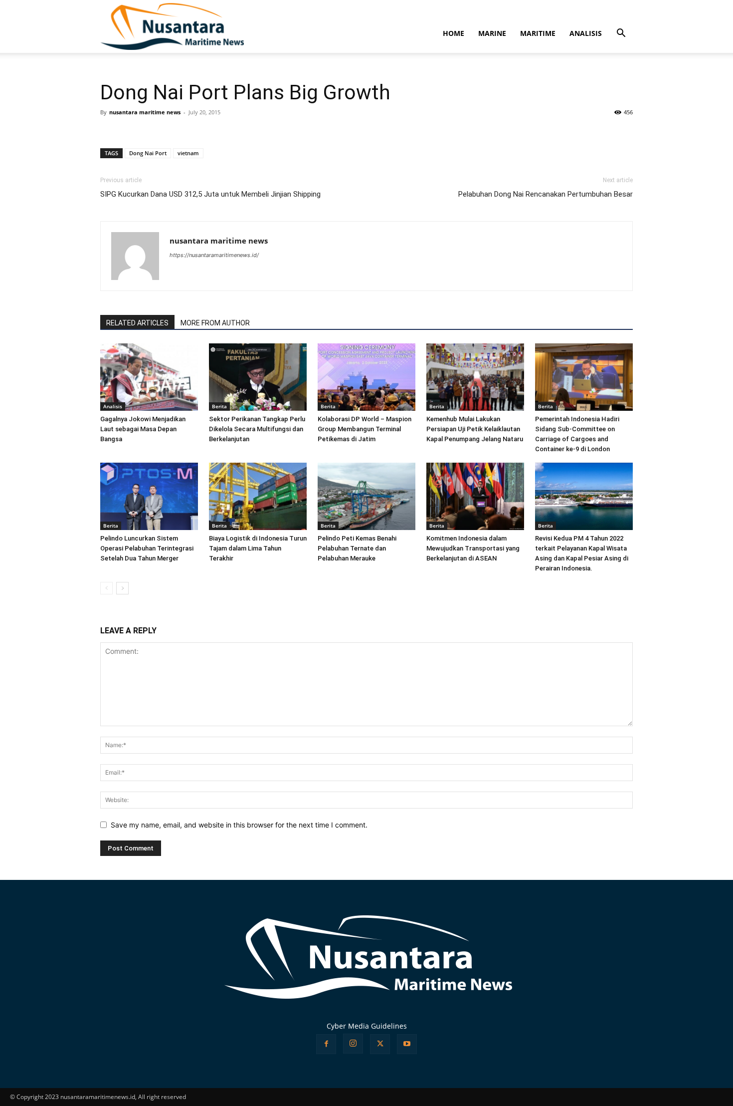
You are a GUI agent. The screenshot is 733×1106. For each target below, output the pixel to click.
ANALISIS (585, 33)
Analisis (112, 406)
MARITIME (537, 33)
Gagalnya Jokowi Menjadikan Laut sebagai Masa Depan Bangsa (142, 429)
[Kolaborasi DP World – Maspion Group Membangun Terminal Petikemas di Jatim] (366, 377)
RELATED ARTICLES (137, 323)
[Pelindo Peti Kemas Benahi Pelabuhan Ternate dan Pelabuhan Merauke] (366, 496)
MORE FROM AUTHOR (215, 323)
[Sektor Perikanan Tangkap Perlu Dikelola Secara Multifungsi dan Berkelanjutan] (258, 377)
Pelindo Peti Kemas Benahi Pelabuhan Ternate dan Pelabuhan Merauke (357, 548)
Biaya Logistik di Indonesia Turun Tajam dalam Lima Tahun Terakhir (258, 548)
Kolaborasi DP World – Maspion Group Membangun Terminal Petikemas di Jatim (364, 429)
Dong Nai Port (148, 153)
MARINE (492, 33)
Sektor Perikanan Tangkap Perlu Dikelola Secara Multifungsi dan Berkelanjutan (257, 429)
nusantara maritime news (145, 112)
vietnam (188, 153)
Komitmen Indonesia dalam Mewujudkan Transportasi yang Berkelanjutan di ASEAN (473, 548)
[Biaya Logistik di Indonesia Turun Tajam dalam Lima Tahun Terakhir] (258, 496)
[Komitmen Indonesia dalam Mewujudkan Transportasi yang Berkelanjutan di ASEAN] (475, 496)
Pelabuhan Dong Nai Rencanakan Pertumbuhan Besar (545, 194)
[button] (621, 34)
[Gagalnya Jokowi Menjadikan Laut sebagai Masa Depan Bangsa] (149, 377)
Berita (219, 406)
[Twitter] (380, 1044)
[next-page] (122, 588)
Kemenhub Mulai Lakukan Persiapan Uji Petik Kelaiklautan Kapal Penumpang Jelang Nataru (474, 429)
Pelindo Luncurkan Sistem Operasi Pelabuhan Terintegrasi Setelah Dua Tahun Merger (146, 548)
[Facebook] (326, 1044)
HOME (453, 33)
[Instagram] (353, 1044)
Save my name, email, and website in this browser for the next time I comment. (239, 825)
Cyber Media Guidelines (367, 1026)
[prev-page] (106, 588)
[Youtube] (407, 1044)
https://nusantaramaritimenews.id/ (214, 255)
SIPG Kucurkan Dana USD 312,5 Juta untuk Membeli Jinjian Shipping (210, 194)
